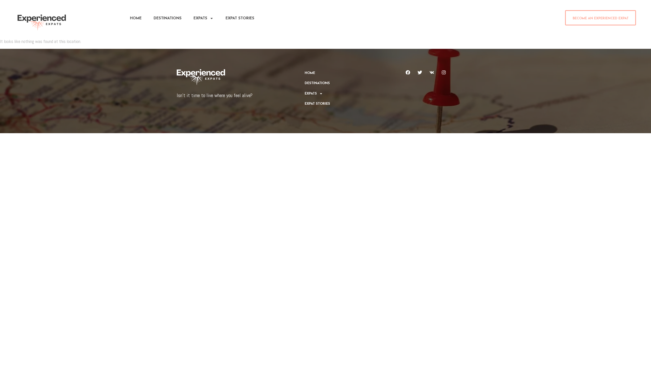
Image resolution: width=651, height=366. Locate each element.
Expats (200, 18)
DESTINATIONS (168, 18)
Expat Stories (240, 18)
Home (136, 18)
